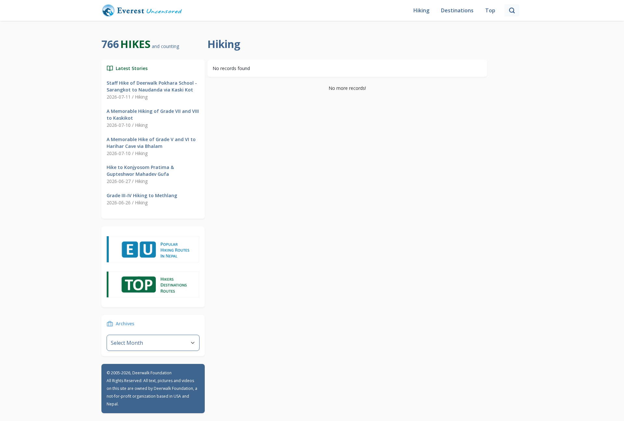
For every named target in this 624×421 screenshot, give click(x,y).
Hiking (421, 10)
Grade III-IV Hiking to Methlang (142, 195)
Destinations (457, 10)
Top (490, 10)
